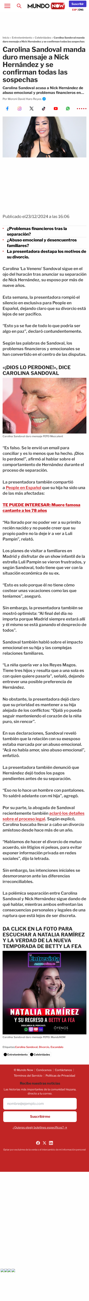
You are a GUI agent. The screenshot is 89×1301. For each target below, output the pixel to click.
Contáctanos (63, 1070)
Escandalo (57, 1047)
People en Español (23, 487)
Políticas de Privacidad (60, 1075)
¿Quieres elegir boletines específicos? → (40, 1127)
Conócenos (44, 1070)
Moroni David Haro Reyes (24, 99)
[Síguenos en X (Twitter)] (44, 1143)
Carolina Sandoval (26, 1047)
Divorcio (44, 1047)
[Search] (19, 6)
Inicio (6, 37)
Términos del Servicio (28, 1075)
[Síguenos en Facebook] (38, 1143)
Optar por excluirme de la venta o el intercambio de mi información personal (44, 1149)
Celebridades (43, 37)
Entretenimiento (22, 37)
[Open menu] (7, 6)
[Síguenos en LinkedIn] (51, 1143)
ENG (80, 9)
